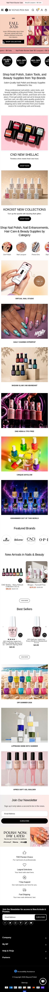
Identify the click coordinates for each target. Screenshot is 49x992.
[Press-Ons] (35, 247)
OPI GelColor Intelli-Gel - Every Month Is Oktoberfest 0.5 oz (36, 641)
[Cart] (46, 10)
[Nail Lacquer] (21, 247)
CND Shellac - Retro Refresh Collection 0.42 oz (12, 585)
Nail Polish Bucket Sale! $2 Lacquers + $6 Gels (25, 50)
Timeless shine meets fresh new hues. (24, 159)
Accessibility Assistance (26, 972)
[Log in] (42, 10)
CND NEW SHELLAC (24, 154)
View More (24, 600)
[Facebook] (5, 922)
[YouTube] (31, 922)
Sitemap (24, 983)
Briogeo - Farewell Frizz (37, 585)
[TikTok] (26, 922)
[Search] (33, 10)
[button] (2, 10)
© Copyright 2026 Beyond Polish (24, 977)
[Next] (46, 43)
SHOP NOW (33, 2)
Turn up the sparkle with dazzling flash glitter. (24, 214)
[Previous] (3, 43)
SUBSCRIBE (40, 917)
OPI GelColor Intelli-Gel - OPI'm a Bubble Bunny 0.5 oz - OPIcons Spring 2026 (12, 643)
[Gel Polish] (7, 247)
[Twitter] (10, 922)
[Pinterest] (20, 922)
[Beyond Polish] (17, 10)
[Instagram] (15, 922)
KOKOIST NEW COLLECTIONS (24, 209)
